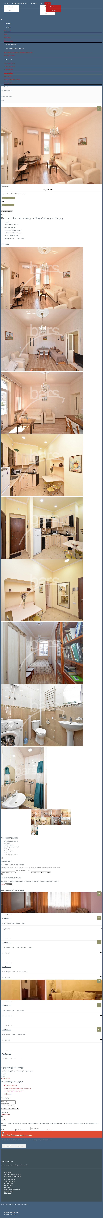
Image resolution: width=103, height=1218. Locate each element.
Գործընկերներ (8, 69)
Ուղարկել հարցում (9, 55)
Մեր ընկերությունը (9, 63)
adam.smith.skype (5, 1114)
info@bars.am (7, 1094)
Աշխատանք (7, 76)
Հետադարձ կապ (9, 83)
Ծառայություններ (9, 66)
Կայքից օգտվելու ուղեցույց (12, 79)
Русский (11, 6)
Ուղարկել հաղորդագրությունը (9, 1108)
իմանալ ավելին (5, 1078)
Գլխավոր (8, 23)
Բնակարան (7, 31)
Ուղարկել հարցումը (36, 872)
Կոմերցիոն (7, 37)
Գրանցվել (53, 10)
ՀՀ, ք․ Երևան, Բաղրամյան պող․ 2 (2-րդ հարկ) (17, 1088)
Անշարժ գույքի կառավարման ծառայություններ (18, 52)
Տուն (5, 34)
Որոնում (8, 27)
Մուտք (52, 6)
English (10, 10)
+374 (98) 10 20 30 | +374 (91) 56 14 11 (14, 1091)
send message (49, 1129)
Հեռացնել (20, 1146)
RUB (46, 13)
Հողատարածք (8, 40)
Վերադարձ (47, 872)
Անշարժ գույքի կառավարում (14, 48)
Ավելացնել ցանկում (6, 211)
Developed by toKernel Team (11, 1212)
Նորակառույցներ (11, 44)
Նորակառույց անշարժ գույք (12, 1174)
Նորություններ (8, 73)
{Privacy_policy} (8, 1193)
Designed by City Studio (10, 1214)
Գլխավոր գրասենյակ (10, 1085)
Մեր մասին (8, 59)
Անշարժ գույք (8, 1172)
